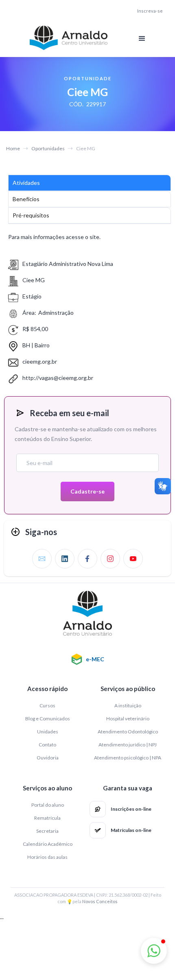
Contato (47, 745)
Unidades (47, 731)
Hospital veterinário (127, 718)
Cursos (47, 705)
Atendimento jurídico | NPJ (127, 745)
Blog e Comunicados (47, 718)
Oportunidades (48, 148)
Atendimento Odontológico (128, 731)
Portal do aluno (47, 805)
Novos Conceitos (100, 901)
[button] (142, 39)
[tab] (89, 183)
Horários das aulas (47, 857)
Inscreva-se (150, 11)
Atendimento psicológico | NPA (127, 758)
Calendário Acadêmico (47, 844)
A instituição (127, 705)
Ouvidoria (48, 758)
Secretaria (47, 831)
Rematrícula (47, 818)
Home (13, 148)
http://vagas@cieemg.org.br (57, 377)
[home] (66, 38)
